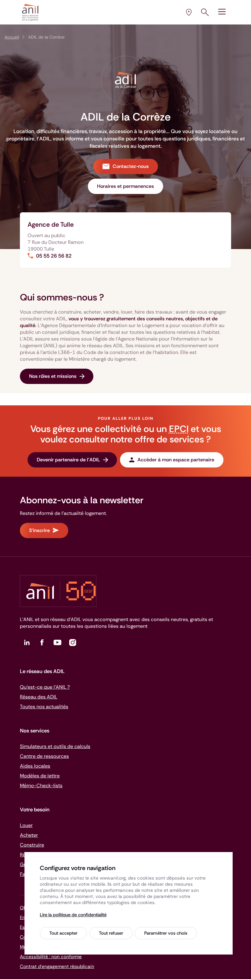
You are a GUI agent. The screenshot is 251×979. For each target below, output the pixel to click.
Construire (32, 845)
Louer (26, 825)
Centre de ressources (44, 756)
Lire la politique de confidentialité (73, 915)
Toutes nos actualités (44, 706)
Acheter (29, 835)
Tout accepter (63, 933)
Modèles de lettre (40, 775)
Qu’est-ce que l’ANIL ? (45, 687)
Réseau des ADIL (38, 697)
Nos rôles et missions (53, 376)
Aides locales (35, 766)
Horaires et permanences (125, 186)
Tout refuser (111, 933)
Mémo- (41, 785)
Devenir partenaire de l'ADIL (68, 459)
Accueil (12, 37)
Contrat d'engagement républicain (57, 966)
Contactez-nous (131, 166)
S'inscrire (39, 530)
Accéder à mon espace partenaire (175, 459)
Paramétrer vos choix (165, 933)
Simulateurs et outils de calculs (55, 746)
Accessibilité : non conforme (51, 957)
